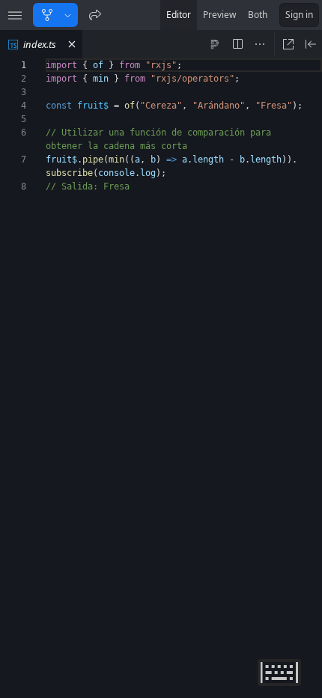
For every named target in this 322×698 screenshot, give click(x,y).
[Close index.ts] (71, 44)
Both (257, 14)
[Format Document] (215, 44)
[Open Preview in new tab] (288, 44)
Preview (219, 14)
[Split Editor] (237, 44)
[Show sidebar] (15, 15)
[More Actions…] (260, 44)
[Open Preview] (311, 44)
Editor (178, 14)
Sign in (299, 14)
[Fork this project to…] (68, 15)
